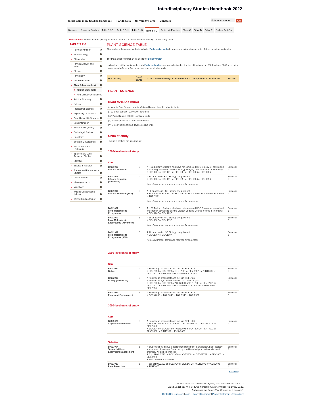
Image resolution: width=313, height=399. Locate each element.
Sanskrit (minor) (81, 123)
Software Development (85, 142)
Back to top (234, 372)
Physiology (79, 76)
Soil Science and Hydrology (82, 147)
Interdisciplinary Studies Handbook (90, 20)
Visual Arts (79, 187)
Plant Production (82, 80)
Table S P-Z (123, 39)
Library (195, 394)
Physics (77, 71)
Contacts (165, 20)
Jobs (187, 394)
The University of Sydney (87, 10)
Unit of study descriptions (89, 94)
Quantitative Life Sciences (86, 118)
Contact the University (173, 394)
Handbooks (123, 20)
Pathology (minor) (82, 50)
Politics (77, 104)
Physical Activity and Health (84, 65)
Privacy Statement (221, 394)
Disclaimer (205, 394)
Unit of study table (86, 90)
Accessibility (237, 394)
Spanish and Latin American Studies (83, 155)
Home (87, 39)
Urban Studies (81, 177)
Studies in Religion (83, 165)
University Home (145, 20)
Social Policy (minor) (84, 127)
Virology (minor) (81, 182)
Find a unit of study (158, 49)
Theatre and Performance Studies (86, 171)
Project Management (84, 109)
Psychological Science (85, 113)
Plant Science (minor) (142, 39)
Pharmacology (81, 54)
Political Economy (82, 99)
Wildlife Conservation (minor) (84, 193)
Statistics (78, 161)
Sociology (79, 137)
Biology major (155, 59)
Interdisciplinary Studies (103, 39)
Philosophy (79, 59)
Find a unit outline (153, 65)
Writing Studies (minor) (85, 199)
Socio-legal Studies (83, 132)
